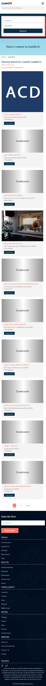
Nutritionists (5, 554)
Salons (3, 621)
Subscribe (10, 530)
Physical (4, 604)
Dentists (4, 629)
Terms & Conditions (8, 646)
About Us (4, 642)
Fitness (3, 596)
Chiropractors (6, 542)
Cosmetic (4, 592)
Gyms (3, 600)
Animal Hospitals (7, 567)
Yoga (3, 558)
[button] (22, 99)
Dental (3, 583)
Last (28, 505)
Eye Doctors (5, 546)
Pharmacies (5, 575)
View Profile (9, 123)
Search (23, 31)
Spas (3, 625)
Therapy (4, 617)
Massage (4, 550)
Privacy (3, 654)
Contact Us (5, 650)
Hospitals (4, 571)
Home (4, 57)
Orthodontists (6, 633)
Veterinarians (5, 579)
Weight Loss (5, 608)
